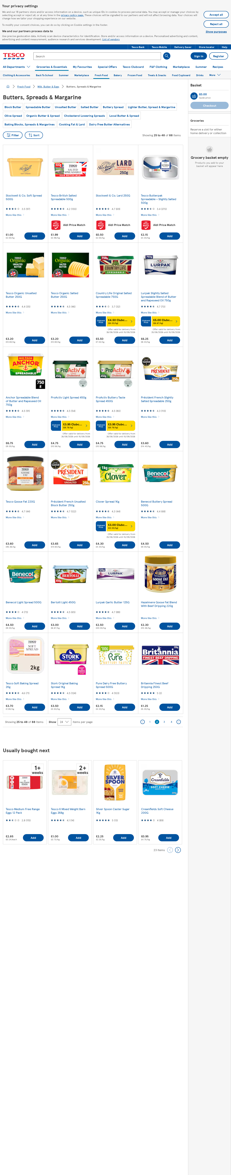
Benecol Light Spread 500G (23, 602)
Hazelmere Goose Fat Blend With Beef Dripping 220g (159, 604)
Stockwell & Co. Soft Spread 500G (24, 197)
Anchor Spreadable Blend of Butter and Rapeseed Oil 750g (23, 401)
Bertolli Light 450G (63, 602)
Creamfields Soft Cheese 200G (157, 811)
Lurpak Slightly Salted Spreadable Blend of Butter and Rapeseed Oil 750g (158, 296)
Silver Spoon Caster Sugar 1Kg (113, 811)
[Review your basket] (194, 96)
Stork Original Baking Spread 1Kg (64, 685)
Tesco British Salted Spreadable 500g (64, 197)
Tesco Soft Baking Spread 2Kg (22, 685)
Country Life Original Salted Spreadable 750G (114, 295)
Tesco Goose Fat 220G (20, 501)
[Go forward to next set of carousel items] (178, 850)
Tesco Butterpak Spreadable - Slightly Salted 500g (158, 199)
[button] (138, 46)
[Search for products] (166, 56)
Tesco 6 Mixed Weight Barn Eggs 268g (68, 811)
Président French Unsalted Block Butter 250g (68, 503)
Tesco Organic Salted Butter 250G (64, 295)
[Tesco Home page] (14, 56)
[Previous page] (142, 722)
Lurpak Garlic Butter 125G (112, 602)
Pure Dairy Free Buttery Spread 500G (111, 685)
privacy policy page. (72, 15)
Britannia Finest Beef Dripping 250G (154, 685)
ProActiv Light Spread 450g (68, 397)
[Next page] (178, 722)
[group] (25, 802)
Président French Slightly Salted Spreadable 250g (157, 399)
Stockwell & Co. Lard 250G (113, 195)
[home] (8, 86)
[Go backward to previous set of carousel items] (170, 850)
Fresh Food (23, 86)
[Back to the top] (117, 736)
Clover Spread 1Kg (107, 501)
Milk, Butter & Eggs (48, 86)
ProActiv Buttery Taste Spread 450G (110, 399)
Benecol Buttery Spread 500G (156, 503)
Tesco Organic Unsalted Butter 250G (21, 295)
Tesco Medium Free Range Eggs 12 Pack (23, 811)
